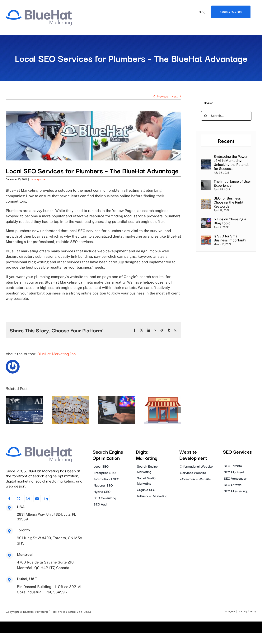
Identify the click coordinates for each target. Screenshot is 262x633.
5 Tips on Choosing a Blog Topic (230, 221)
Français (229, 610)
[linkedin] (46, 498)
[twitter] (18, 498)
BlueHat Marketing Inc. (57, 353)
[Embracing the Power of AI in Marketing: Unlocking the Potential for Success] (206, 162)
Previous (162, 96)
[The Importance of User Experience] (206, 183)
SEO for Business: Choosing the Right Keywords (228, 202)
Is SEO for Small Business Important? (230, 238)
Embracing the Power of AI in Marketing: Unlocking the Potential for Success (232, 163)
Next (174, 96)
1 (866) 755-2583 (78, 611)
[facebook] (9, 498)
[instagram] (27, 498)
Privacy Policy (247, 610)
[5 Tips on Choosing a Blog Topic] (206, 221)
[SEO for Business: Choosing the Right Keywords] (206, 202)
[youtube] (37, 498)
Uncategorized (38, 179)
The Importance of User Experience (232, 183)
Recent (226, 140)
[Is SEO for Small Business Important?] (206, 238)
